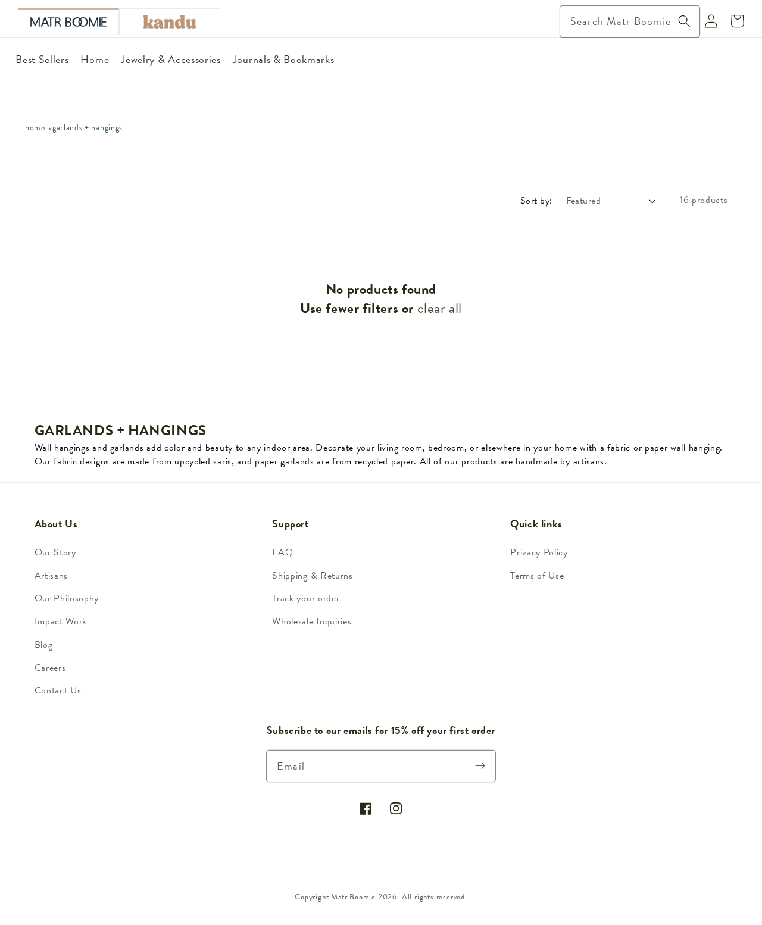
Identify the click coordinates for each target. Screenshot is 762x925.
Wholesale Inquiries (311, 621)
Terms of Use (537, 575)
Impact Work (61, 621)
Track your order (305, 598)
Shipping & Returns (312, 575)
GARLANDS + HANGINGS (87, 127)
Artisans (51, 575)
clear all (439, 308)
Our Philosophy (67, 598)
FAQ (282, 552)
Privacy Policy (539, 552)
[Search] (684, 21)
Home (35, 127)
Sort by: (536, 200)
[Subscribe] (481, 766)
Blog (44, 645)
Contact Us (58, 690)
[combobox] (629, 21)
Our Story (55, 552)
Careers (50, 668)
